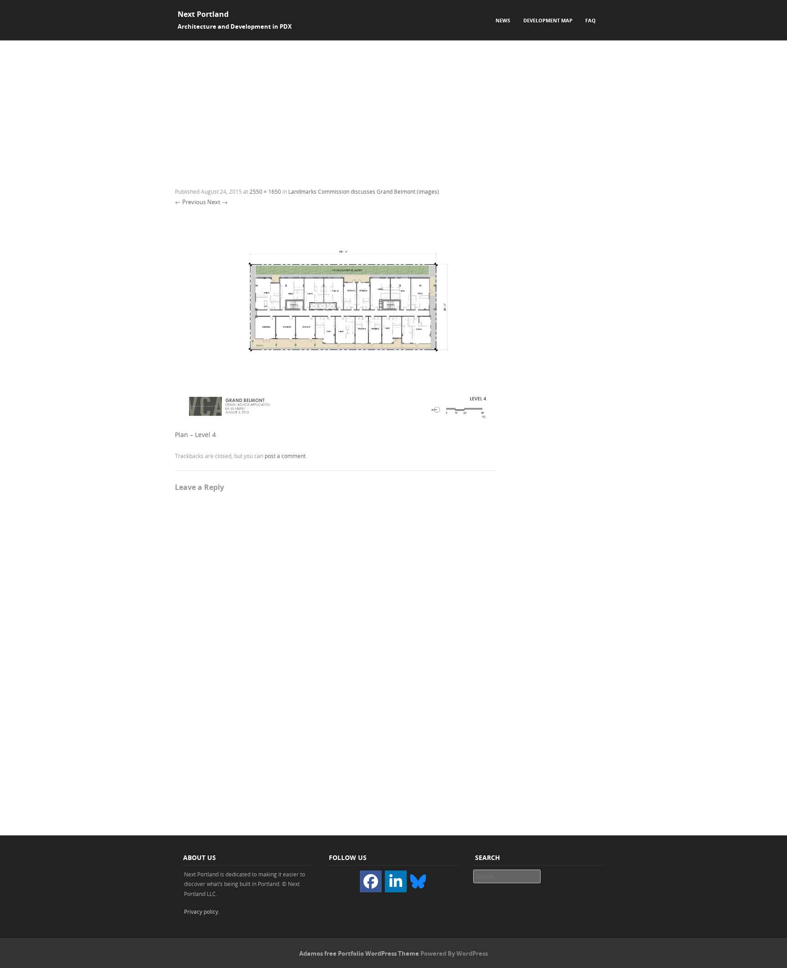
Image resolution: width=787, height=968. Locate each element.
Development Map (547, 20)
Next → (217, 202)
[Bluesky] (418, 880)
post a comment (285, 455)
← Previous (190, 202)
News (503, 20)
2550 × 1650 (265, 191)
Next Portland (203, 14)
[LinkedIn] (396, 881)
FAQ (590, 20)
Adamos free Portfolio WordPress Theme (359, 953)
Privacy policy (201, 911)
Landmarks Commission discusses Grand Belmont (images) (363, 191)
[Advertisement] (393, 109)
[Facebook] (371, 881)
